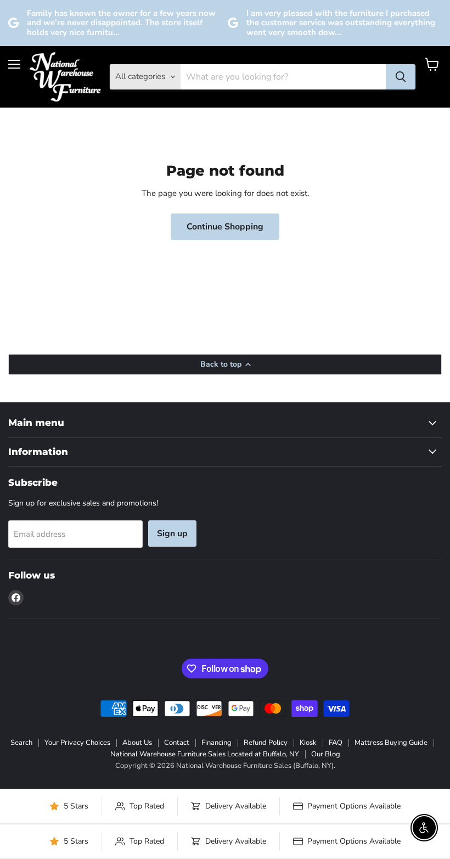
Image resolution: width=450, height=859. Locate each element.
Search (21, 743)
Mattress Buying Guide (391, 743)
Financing (216, 743)
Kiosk (308, 743)
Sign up (172, 533)
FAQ (335, 743)
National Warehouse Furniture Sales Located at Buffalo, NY (204, 754)
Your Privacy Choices (77, 743)
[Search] (400, 76)
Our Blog (325, 754)
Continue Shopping (225, 227)
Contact (176, 743)
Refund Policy (266, 743)
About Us (137, 743)
